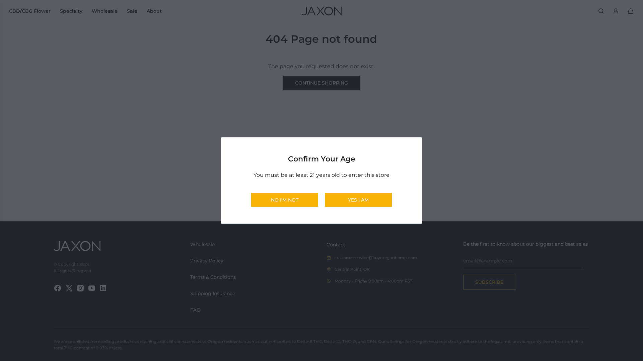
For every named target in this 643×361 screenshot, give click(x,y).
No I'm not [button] (284, 200)
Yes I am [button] (358, 200)
